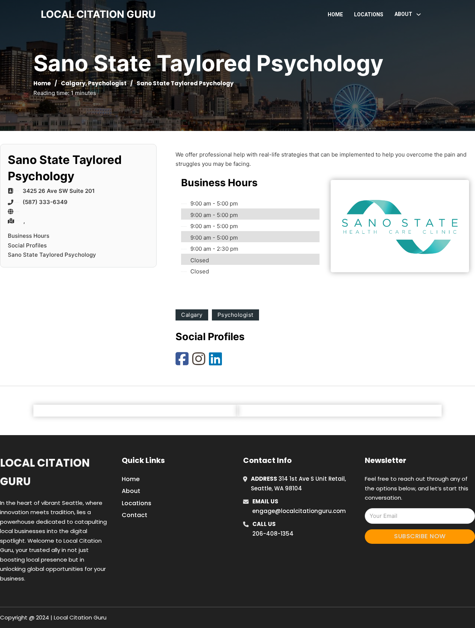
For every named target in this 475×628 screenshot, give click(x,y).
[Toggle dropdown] (418, 14)
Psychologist (107, 83)
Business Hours (28, 235)
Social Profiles (27, 245)
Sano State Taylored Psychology (52, 254)
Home (335, 14)
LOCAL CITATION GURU (98, 14)
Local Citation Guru (45, 472)
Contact (134, 515)
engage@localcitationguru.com (299, 511)
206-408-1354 (273, 533)
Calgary (73, 83)
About (131, 491)
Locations (368, 14)
